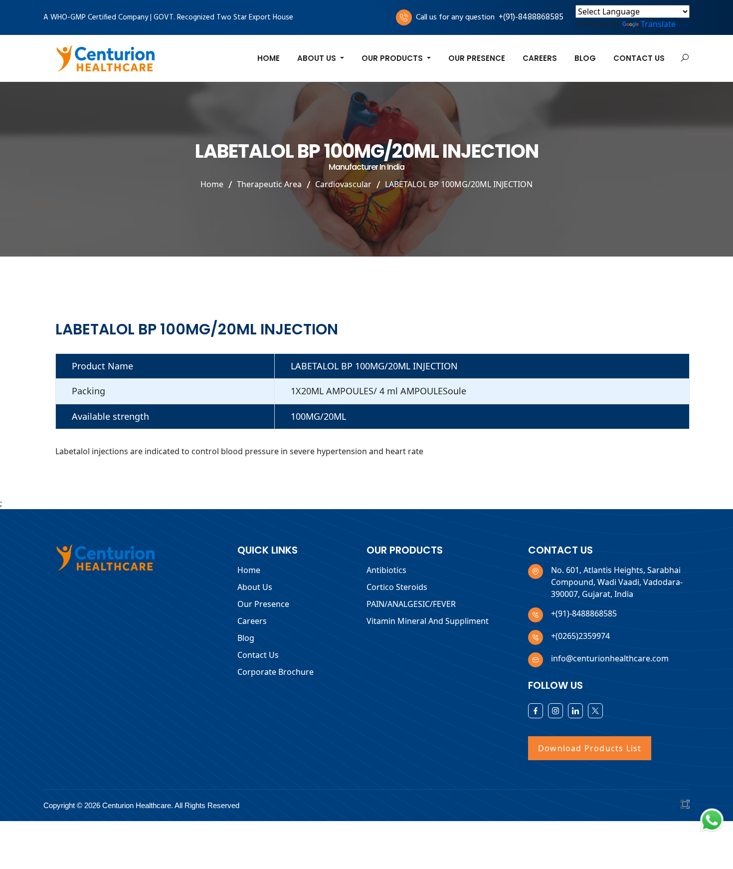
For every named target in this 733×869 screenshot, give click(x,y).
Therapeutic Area (269, 183)
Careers (540, 58)
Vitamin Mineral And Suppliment (427, 620)
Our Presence (476, 58)
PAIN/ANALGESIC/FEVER (411, 603)
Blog (585, 58)
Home (268, 58)
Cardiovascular (343, 183)
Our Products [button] (393, 58)
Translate (658, 23)
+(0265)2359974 (580, 635)
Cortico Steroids (396, 586)
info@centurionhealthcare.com (610, 658)
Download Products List (589, 748)
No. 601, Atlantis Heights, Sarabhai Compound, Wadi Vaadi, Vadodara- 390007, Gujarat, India (617, 582)
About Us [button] (317, 58)
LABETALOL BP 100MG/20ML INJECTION (459, 183)
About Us (254, 586)
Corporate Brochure (275, 671)
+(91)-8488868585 (531, 17)
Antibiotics (386, 570)
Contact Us (639, 58)
